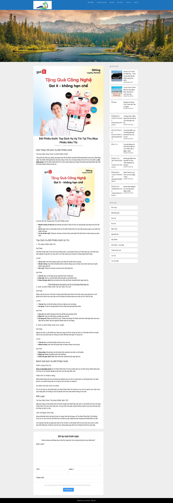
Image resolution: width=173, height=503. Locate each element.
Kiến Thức (114, 229)
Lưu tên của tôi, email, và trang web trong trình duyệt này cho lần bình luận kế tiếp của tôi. (69, 485)
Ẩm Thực (120, 2)
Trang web (40, 477)
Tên (38, 469)
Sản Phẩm (114, 239)
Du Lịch (112, 2)
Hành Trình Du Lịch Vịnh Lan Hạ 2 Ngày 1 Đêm (129, 175)
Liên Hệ (136, 2)
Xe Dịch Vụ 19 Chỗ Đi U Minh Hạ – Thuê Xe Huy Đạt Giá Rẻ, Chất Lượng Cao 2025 (130, 76)
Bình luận (40, 444)
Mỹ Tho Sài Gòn (77, 145)
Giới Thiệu (91, 2)
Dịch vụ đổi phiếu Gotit (43, 369)
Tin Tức (128, 2)
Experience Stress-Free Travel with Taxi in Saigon (130, 104)
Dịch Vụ (113, 218)
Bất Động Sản (115, 213)
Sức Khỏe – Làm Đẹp (117, 245)
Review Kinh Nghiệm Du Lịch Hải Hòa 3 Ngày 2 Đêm (129, 189)
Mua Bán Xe (114, 234)
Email (71, 469)
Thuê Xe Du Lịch (101, 2)
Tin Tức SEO (115, 261)
